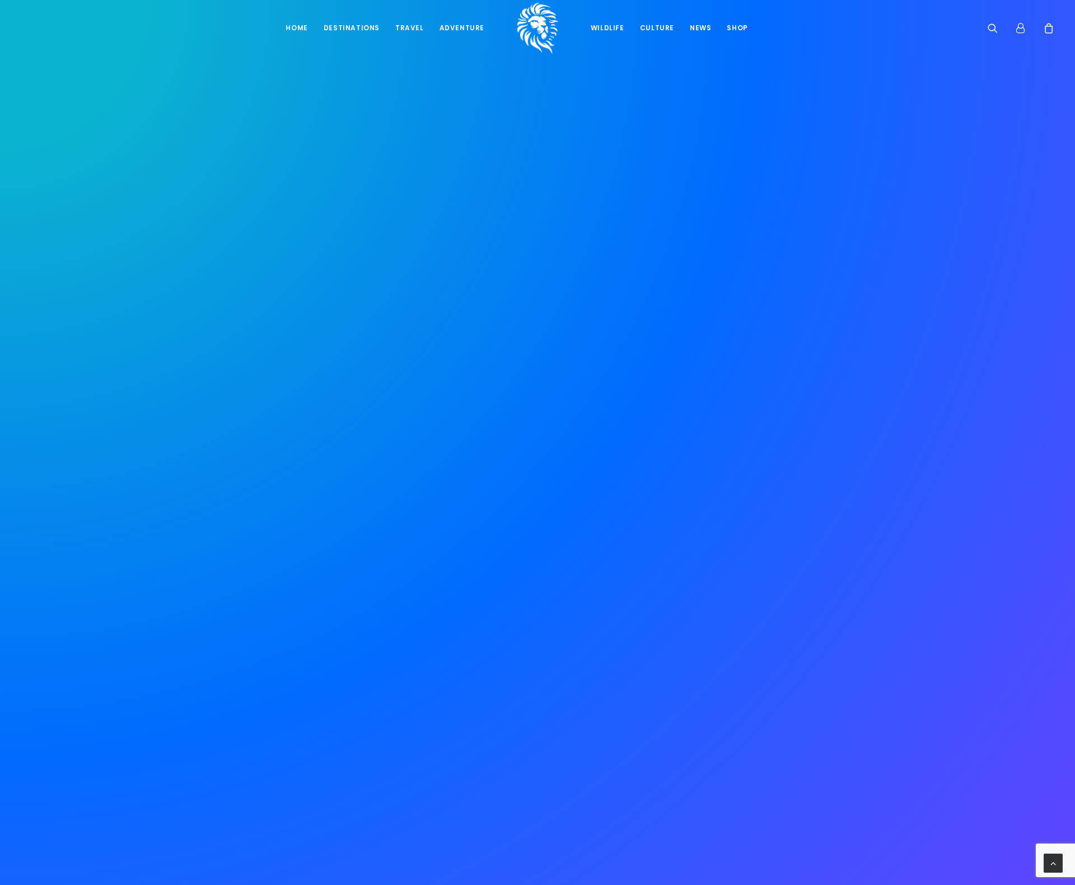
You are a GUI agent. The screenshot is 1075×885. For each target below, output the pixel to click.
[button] (1000, 28)
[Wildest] (537, 28)
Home (296, 27)
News (700, 27)
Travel (409, 27)
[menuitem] (296, 28)
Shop (737, 27)
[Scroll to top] (1053, 862)
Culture (657, 27)
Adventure (462, 27)
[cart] (1047, 28)
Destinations (352, 27)
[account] (1026, 28)
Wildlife (607, 27)
